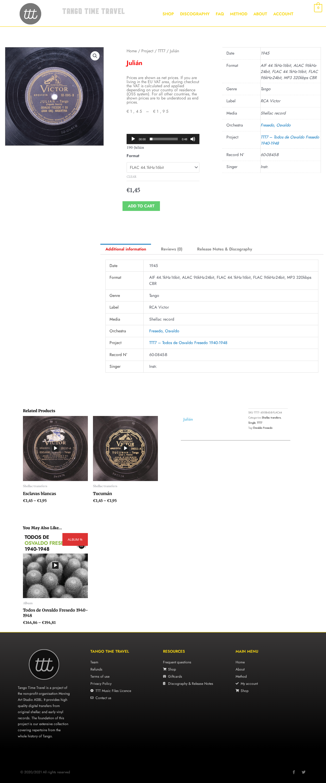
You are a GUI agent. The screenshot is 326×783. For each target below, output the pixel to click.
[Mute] (192, 139)
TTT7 (161, 51)
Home (132, 51)
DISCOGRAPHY (195, 14)
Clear (131, 177)
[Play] (133, 139)
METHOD (238, 14)
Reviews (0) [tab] (171, 249)
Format (133, 156)
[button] (95, 55)
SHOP (168, 14)
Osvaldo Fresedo (263, 428)
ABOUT (260, 14)
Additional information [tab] (125, 249)
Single (251, 423)
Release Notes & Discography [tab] (224, 249)
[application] (163, 139)
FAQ (220, 14)
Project (147, 51)
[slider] (164, 139)
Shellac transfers (271, 417)
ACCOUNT (283, 14)
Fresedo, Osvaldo (276, 125)
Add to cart (141, 206)
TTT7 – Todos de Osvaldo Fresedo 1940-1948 (188, 343)
